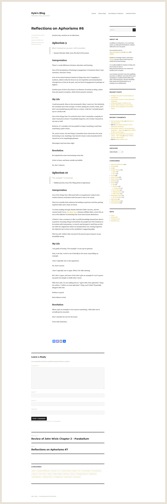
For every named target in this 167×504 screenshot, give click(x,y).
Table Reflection (36, 477)
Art (59, 470)
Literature (34, 473)
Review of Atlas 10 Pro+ (121, 139)
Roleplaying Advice (82, 473)
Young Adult (76, 477)
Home (94, 13)
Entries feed (114, 217)
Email (34, 400)
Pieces (49, 473)
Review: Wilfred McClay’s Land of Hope (122, 105)
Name (33, 392)
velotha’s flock (131, 13)
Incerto (33, 44)
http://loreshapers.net (116, 52)
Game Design (86, 470)
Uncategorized (58, 477)
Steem (127, 52)
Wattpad (112, 59)
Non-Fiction (42, 473)
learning (38, 44)
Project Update (57, 473)
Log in (112, 215)
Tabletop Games (47, 477)
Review (73, 473)
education (41, 42)
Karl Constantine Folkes (117, 121)
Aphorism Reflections (37, 40)
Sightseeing (92, 473)
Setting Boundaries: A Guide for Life (121, 103)
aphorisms (34, 42)
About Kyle (102, 13)
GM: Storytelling (96, 470)
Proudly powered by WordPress (47, 496)
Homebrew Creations (115, 13)
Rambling (66, 473)
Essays (74, 470)
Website (34, 409)
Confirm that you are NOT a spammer (46, 421)
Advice (34, 470)
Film (79, 470)
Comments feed (115, 219)
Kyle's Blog (38, 13)
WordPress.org (115, 221)
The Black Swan (72, 212)
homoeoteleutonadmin (38, 35)
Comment (35, 366)
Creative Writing (66, 470)
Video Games (68, 477)
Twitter (112, 54)
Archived (53, 470)
